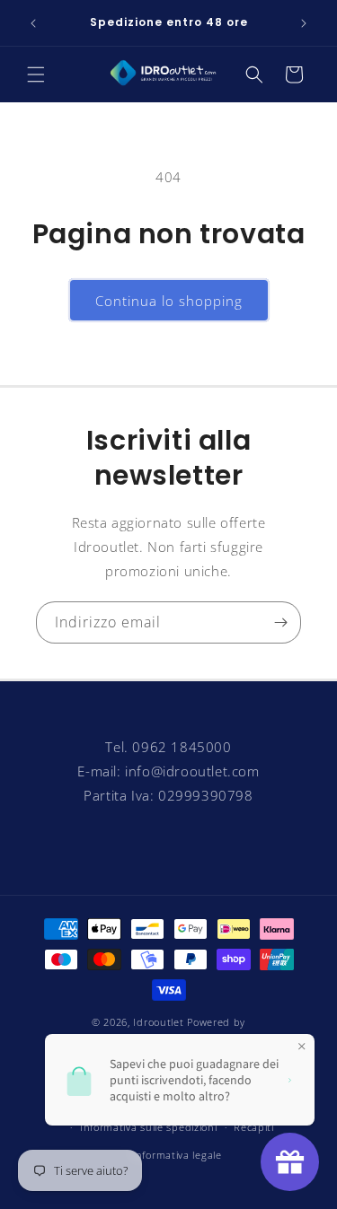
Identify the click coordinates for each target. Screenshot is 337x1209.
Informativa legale (177, 1154)
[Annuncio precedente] (33, 23)
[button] (36, 74)
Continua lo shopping (169, 301)
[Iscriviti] (280, 622)
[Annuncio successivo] (304, 23)
